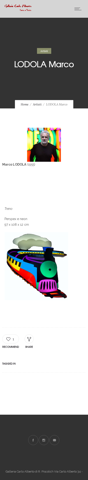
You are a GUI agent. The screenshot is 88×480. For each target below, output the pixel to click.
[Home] (18, 10)
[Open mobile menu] (78, 8)
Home (24, 104)
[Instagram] (44, 440)
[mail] (54, 440)
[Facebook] (33, 440)
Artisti (37, 104)
